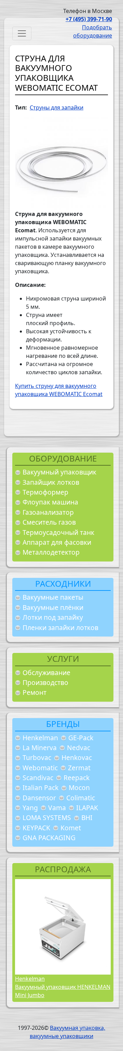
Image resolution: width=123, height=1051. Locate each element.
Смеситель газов (49, 522)
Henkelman (40, 737)
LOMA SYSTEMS (47, 817)
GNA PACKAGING (49, 837)
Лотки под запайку (53, 617)
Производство (45, 682)
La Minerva (40, 747)
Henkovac (77, 757)
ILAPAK (87, 807)
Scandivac (38, 777)
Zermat (79, 767)
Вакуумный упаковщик (59, 472)
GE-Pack (80, 737)
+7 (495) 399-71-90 (89, 19)
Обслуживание (46, 672)
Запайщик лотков (51, 482)
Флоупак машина (50, 502)
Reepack (77, 777)
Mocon (79, 787)
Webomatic (40, 767)
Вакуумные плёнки (53, 607)
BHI (87, 817)
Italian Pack (40, 787)
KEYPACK (36, 827)
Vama (57, 807)
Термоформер (45, 492)
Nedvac (78, 747)
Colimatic (80, 797)
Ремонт (34, 692)
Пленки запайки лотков (60, 627)
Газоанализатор (48, 512)
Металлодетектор (51, 552)
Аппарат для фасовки (57, 542)
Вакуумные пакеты (53, 597)
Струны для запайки (56, 107)
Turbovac (37, 757)
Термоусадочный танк (58, 532)
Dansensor (39, 797)
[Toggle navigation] (21, 33)
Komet (70, 827)
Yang (30, 807)
